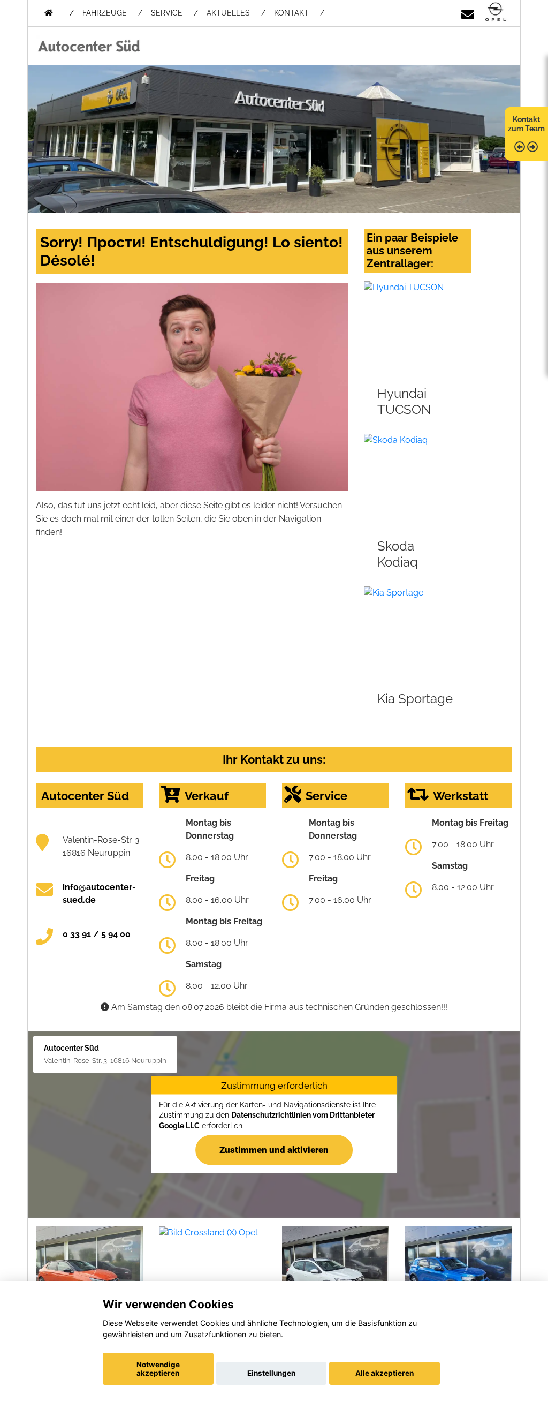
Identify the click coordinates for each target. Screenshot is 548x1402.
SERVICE (166, 13)
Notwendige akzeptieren (158, 1368)
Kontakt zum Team (526, 124)
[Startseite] (495, 12)
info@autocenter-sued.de (99, 893)
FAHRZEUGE (104, 13)
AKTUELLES (228, 13)
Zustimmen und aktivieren (274, 1149)
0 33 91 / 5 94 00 (97, 934)
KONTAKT (291, 13)
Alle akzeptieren (384, 1373)
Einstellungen (271, 1373)
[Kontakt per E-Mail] (467, 12)
